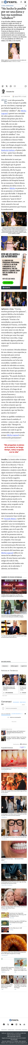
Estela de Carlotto (8, 150)
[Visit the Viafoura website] (23, 744)
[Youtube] (12, 1024)
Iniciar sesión (16, 702)
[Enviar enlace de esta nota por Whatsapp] (10, 86)
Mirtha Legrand (13, 435)
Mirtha (12, 188)
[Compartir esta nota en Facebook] (2, 86)
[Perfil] (14, 1021)
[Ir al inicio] (10, 2)
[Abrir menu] (2, 2)
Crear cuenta (23, 702)
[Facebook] (4, 1025)
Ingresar (21, 2)
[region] (14, 723)
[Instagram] (16, 1024)
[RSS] (20, 1024)
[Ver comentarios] (25, 6)
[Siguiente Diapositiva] (25, 683)
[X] (8, 1024)
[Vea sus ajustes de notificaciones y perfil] (25, 2)
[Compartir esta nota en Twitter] (6, 86)
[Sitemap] (24, 1024)
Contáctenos (18, 1029)
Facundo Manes (10, 518)
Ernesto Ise (10, 92)
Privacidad (24, 1029)
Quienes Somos (11, 1029)
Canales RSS (4, 1029)
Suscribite (8, 282)
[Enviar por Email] (14, 86)
